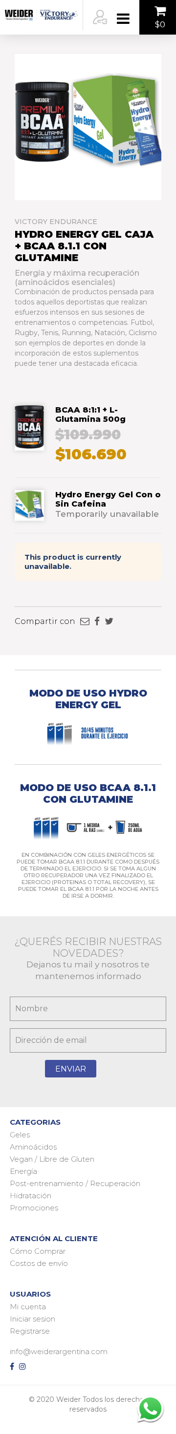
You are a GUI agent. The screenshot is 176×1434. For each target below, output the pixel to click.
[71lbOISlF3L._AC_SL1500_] (29, 516)
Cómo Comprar (38, 1251)
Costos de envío (39, 1263)
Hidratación (30, 1195)
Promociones (34, 1207)
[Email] (84, 621)
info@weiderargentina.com (59, 1351)
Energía (23, 1171)
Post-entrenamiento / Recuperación (75, 1183)
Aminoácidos (33, 1146)
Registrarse (30, 1331)
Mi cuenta (28, 1306)
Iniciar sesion (32, 1318)
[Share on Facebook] (97, 621)
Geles (20, 1134)
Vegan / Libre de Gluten (52, 1159)
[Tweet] (109, 621)
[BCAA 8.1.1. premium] (29, 446)
